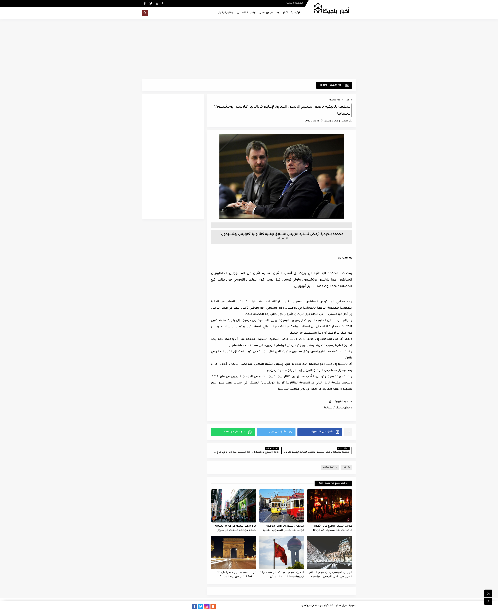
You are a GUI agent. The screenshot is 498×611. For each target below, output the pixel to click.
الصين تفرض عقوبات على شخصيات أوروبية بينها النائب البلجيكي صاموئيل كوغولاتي (282, 575)
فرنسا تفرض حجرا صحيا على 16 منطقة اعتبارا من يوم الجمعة (236, 574)
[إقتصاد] (150, 606)
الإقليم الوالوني (225, 13)
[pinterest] (163, 3)
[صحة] (157, 606)
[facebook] (144, 3)
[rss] (219, 606)
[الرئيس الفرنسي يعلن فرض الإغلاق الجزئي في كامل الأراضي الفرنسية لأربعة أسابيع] (329, 552)
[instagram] (157, 3)
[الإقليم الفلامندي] (175, 606)
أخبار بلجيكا (282, 13)
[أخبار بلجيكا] (188, 606)
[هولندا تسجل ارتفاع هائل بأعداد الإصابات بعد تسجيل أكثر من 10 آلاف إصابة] (329, 505)
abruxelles (345, 258)
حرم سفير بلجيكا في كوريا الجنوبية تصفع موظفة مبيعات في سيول (235, 528)
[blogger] (213, 606)
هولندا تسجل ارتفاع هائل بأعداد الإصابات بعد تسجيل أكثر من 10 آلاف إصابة (332, 528)
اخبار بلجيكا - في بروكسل (315, 606)
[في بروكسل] (182, 606)
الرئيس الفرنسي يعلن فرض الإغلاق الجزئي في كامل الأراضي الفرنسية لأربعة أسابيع (330, 575)
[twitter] (150, 3)
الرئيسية (296, 13)
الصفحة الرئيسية (294, 3)
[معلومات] (144, 606)
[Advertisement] (249, 49)
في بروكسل (266, 13)
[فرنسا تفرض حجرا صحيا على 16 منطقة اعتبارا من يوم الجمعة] (233, 552)
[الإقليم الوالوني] (169, 606)
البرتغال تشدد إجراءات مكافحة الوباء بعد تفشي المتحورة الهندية (283, 528)
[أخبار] (163, 606)
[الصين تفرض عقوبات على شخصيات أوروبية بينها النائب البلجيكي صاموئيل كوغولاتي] (281, 552)
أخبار (348, 100)
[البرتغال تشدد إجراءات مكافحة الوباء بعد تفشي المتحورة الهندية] (281, 505)
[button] (319, 432)
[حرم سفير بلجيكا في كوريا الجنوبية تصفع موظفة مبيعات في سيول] (233, 505)
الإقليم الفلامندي (246, 13)
